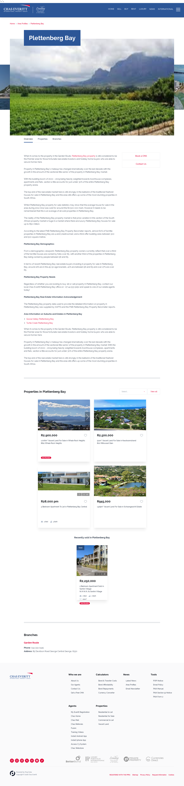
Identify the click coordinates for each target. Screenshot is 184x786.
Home (12, 24)
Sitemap (135, 775)
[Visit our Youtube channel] (32, 761)
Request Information (159, 775)
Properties (43, 139)
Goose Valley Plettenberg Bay (40, 319)
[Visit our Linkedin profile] (17, 761)
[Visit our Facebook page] (12, 761)
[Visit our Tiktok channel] (42, 761)
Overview (28, 139)
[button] (7, 89)
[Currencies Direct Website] (154, 759)
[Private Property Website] (132, 759)
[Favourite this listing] (85, 435)
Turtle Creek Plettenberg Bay (39, 323)
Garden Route (31, 642)
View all (154, 392)
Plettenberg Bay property (83, 156)
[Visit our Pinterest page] (37, 761)
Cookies (171, 775)
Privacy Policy (145, 775)
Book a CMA (141, 156)
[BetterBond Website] (73, 759)
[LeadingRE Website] (114, 759)
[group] (64, 415)
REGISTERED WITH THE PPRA (120, 775)
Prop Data (28, 772)
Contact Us (141, 164)
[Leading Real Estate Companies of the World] (40, 9)
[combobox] (133, 391)
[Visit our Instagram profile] (22, 761)
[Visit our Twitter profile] (27, 761)
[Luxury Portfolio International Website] (95, 759)
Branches (57, 139)
